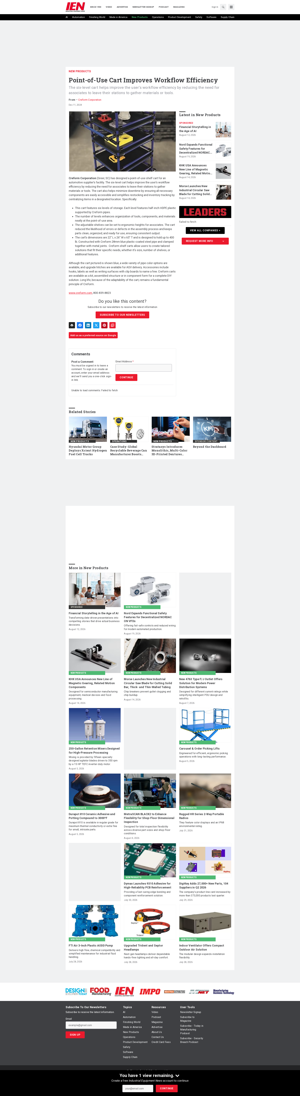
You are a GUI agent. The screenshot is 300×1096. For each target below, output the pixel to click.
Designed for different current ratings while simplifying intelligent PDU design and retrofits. (203, 695)
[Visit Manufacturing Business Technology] (223, 991)
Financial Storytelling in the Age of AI (195, 128)
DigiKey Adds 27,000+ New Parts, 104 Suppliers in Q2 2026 (203, 885)
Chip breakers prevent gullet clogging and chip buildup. (147, 693)
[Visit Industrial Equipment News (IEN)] (124, 991)
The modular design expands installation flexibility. (202, 956)
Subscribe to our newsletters (122, 314)
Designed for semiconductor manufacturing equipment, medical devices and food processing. (93, 695)
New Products (80, 71)
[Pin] (104, 325)
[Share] (80, 325)
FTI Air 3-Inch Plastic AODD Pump (91, 945)
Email (69, 1019)
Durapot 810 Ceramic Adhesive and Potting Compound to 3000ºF (92, 816)
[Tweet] (96, 325)
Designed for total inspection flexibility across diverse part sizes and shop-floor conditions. (147, 830)
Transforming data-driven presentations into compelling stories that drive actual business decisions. (94, 621)
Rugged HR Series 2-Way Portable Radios (201, 816)
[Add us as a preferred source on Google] (112, 325)
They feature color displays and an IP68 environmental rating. (201, 824)
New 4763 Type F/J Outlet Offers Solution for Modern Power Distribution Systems (200, 683)
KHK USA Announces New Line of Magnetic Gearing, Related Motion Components (195, 169)
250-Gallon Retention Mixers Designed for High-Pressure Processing (94, 750)
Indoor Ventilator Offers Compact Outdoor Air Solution (201, 947)
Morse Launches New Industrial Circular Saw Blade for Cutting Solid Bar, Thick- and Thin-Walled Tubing (194, 190)
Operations (119, 441)
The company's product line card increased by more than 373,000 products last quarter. (205, 893)
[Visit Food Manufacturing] (101, 991)
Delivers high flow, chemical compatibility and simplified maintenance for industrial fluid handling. (94, 954)
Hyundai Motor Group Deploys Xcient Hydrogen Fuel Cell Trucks (88, 450)
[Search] (223, 7)
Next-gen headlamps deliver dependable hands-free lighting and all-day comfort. (147, 956)
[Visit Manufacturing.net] (199, 991)
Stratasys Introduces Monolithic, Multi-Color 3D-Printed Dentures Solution (169, 450)
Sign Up (75, 1034)
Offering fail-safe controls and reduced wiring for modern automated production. (150, 627)
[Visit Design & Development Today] (76, 991)
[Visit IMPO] (150, 991)
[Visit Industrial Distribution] (174, 991)
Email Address (124, 361)
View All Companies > (205, 230)
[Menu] (231, 7)
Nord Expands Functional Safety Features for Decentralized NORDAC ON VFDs (195, 148)
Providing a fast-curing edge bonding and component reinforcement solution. (147, 893)
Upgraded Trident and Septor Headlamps (143, 947)
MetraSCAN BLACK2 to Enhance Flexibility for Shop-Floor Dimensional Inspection (149, 818)
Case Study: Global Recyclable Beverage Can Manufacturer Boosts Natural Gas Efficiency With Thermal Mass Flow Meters (129, 450)
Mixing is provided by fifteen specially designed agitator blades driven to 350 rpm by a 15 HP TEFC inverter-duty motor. (93, 761)
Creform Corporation (89, 99)
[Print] (72, 325)
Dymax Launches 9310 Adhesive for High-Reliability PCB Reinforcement (147, 885)
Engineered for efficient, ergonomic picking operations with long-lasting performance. (203, 755)
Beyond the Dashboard (209, 447)
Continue (166, 1088)
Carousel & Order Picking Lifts (199, 748)
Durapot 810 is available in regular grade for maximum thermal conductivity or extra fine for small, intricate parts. (93, 826)
